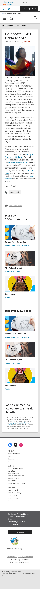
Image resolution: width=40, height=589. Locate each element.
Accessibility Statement (20, 559)
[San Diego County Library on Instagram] (21, 445)
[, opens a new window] (14, 545)
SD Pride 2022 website (17, 162)
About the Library (15, 453)
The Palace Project (13, 268)
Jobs (9, 461)
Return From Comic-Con (15, 242)
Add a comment (15, 205)
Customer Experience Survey (16, 499)
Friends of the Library (16, 468)
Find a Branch (13, 490)
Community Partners (16, 476)
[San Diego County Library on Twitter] (15, 445)
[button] (3, 8)
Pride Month (14, 192)
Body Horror (10, 294)
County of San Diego (15, 548)
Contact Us (19, 532)
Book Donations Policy (16, 483)
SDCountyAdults (20, 26)
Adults (7, 246)
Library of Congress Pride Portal (19, 155)
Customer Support (15, 495)
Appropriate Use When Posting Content (18, 424)
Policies (11, 456)
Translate (9, 4)
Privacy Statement (25, 557)
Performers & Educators (13, 479)
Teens (18, 271)
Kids (12, 271)
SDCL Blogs (7, 26)
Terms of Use (12, 557)
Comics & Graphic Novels (20, 246)
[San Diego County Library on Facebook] (10, 445)
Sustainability (13, 459)
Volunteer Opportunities (13, 472)
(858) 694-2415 (14, 524)
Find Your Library (14, 493)
